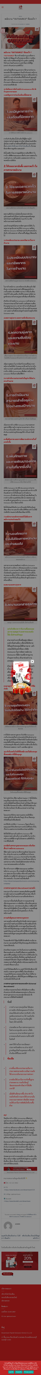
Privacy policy (28, 1372)
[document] (20, 687)
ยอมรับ (11, 1372)
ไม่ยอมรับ (19, 1372)
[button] (32, 661)
